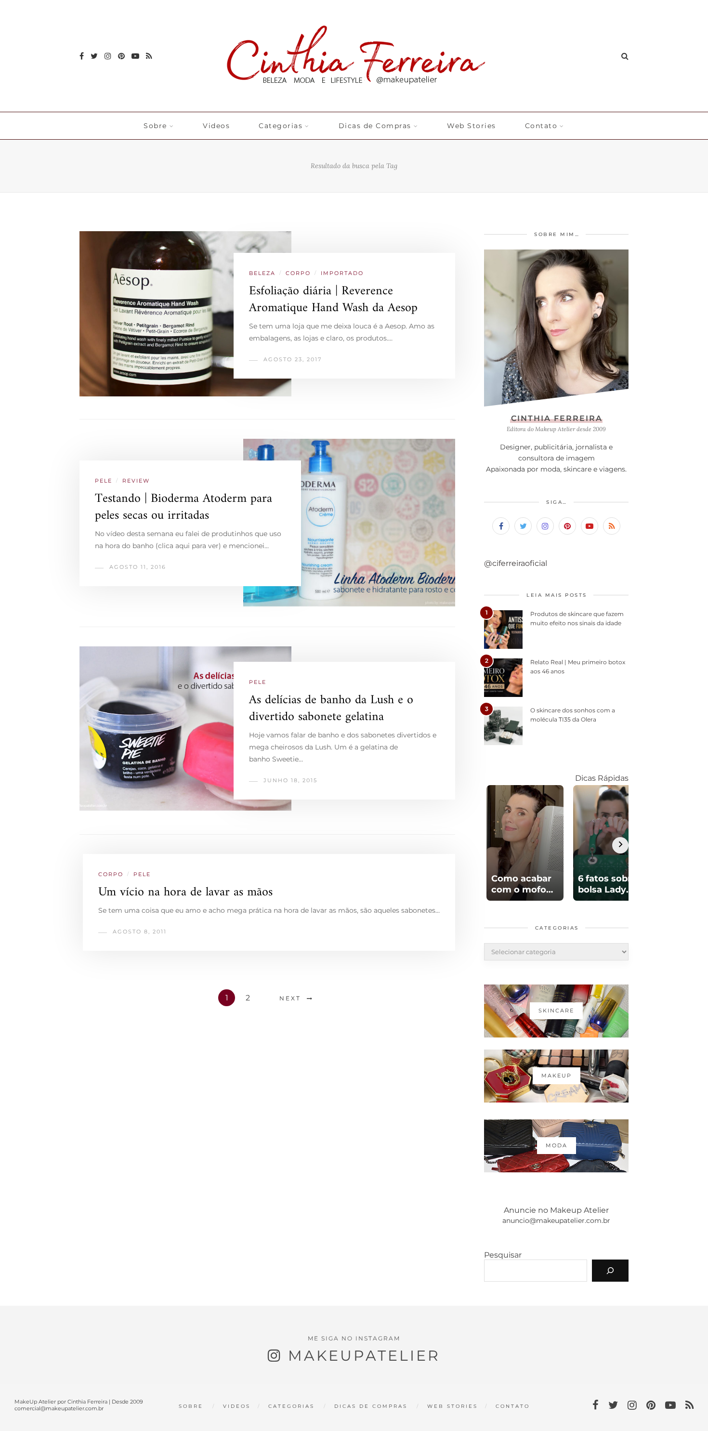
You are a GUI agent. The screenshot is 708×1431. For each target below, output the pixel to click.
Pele (103, 480)
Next (290, 998)
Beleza (262, 273)
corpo (298, 273)
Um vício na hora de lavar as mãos (185, 892)
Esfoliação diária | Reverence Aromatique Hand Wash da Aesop (333, 299)
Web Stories (471, 125)
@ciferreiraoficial (515, 563)
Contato (541, 125)
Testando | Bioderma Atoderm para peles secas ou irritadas (183, 507)
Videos (216, 125)
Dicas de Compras (375, 125)
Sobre (155, 125)
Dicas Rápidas (602, 778)
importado (342, 273)
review (136, 480)
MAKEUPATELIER (364, 1356)
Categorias (280, 125)
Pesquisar (503, 1255)
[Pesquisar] (610, 1271)
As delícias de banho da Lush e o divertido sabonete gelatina (331, 708)
